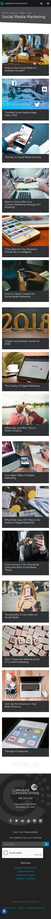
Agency (14, 13)
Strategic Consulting (25, 878)
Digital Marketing (25, 871)
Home (5, 13)
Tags (29, 13)
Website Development (25, 868)
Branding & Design (25, 875)
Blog (22, 13)
